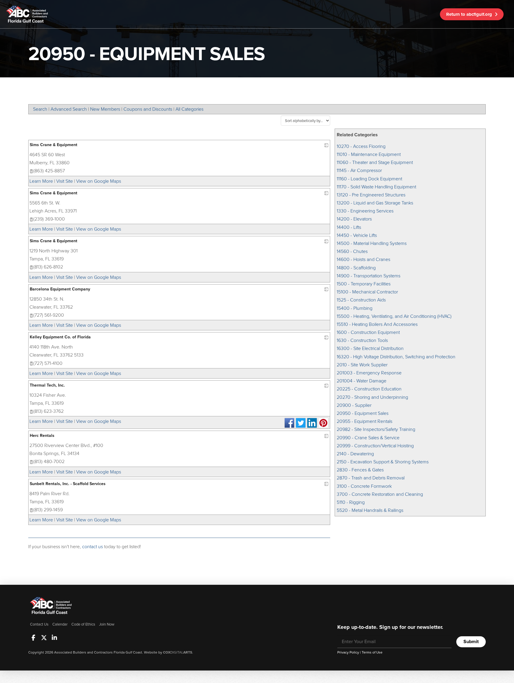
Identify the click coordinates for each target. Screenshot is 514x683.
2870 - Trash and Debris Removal (371, 477)
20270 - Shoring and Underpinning (372, 397)
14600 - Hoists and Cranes (363, 259)
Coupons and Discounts (147, 109)
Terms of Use (372, 652)
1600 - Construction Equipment (368, 332)
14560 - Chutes (352, 251)
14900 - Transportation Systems (368, 275)
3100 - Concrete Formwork (364, 486)
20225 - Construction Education (369, 388)
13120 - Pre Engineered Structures (371, 194)
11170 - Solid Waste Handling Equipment (376, 186)
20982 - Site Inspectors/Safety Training (376, 429)
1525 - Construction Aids (361, 299)
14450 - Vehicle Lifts (357, 235)
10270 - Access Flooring (361, 146)
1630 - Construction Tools (362, 340)
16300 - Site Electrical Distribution (370, 348)
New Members (105, 109)
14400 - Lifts (349, 227)
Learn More (41, 181)
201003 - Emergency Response (369, 372)
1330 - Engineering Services (365, 210)
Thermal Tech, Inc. (47, 385)
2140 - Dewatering (355, 453)
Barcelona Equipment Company (60, 289)
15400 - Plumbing (354, 308)
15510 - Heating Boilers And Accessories (377, 324)
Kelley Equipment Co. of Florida (60, 337)
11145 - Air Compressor (359, 170)
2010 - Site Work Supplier (362, 364)
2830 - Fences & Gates (360, 469)
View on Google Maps (98, 181)
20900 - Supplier (354, 405)
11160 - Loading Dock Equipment (369, 178)
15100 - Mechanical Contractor (367, 291)
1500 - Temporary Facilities (364, 283)
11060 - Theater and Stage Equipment (375, 162)
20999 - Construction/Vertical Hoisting (375, 445)
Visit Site (64, 181)
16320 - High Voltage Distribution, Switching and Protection (396, 356)
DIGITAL (177, 652)
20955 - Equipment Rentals (364, 421)
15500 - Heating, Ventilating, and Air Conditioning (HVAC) (394, 316)
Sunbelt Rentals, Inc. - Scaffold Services (68, 484)
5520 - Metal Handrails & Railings (370, 510)
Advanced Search (69, 109)
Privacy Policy (348, 652)
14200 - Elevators (354, 218)
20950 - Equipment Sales (362, 413)
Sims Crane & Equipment (53, 145)
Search (40, 109)
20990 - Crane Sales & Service (368, 437)
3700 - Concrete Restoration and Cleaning (380, 494)
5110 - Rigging (351, 502)
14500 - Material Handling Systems (372, 243)
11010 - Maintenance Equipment (369, 154)
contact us (92, 546)
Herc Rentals (42, 435)
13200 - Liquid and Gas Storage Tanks (375, 202)
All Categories (189, 109)
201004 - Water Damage (361, 380)
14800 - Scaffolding (356, 267)
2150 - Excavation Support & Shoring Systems (383, 461)
